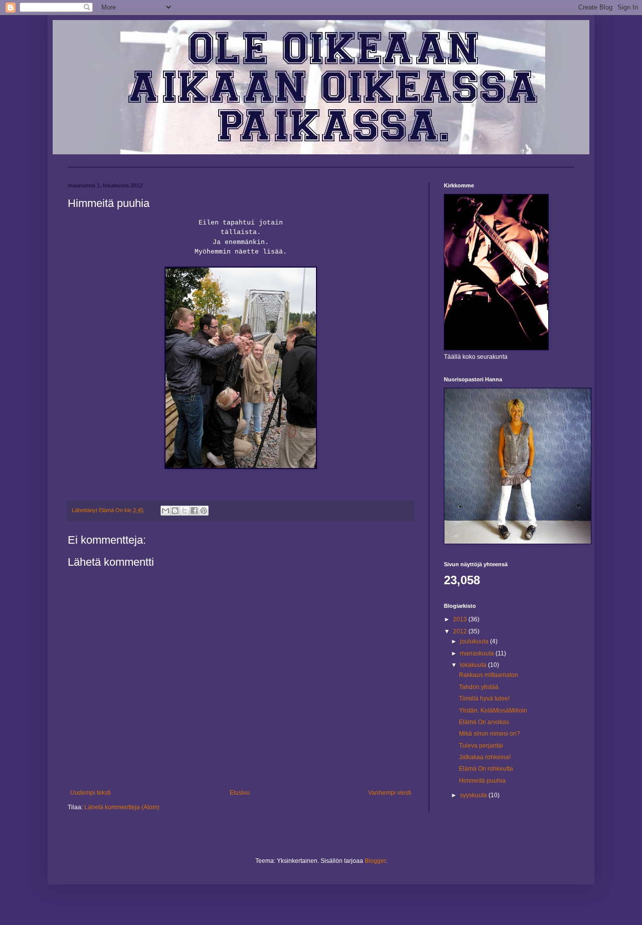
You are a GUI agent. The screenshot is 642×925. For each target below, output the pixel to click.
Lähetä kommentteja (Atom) (121, 807)
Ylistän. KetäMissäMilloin (493, 710)
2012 (460, 631)
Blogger (375, 860)
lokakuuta (474, 664)
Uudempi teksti (90, 792)
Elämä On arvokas (484, 722)
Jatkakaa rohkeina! (485, 757)
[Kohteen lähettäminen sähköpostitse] (165, 511)
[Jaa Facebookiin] (194, 511)
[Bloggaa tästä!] (175, 511)
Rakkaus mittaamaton (488, 674)
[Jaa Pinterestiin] (204, 511)
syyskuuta (474, 795)
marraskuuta (478, 653)
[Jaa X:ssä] (185, 511)
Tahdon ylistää (479, 686)
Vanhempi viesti (389, 792)
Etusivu (240, 792)
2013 (460, 619)
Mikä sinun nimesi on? (489, 733)
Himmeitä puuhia (482, 780)
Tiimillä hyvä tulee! (484, 698)
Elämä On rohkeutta (486, 768)
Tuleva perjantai (481, 745)
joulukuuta (475, 641)
